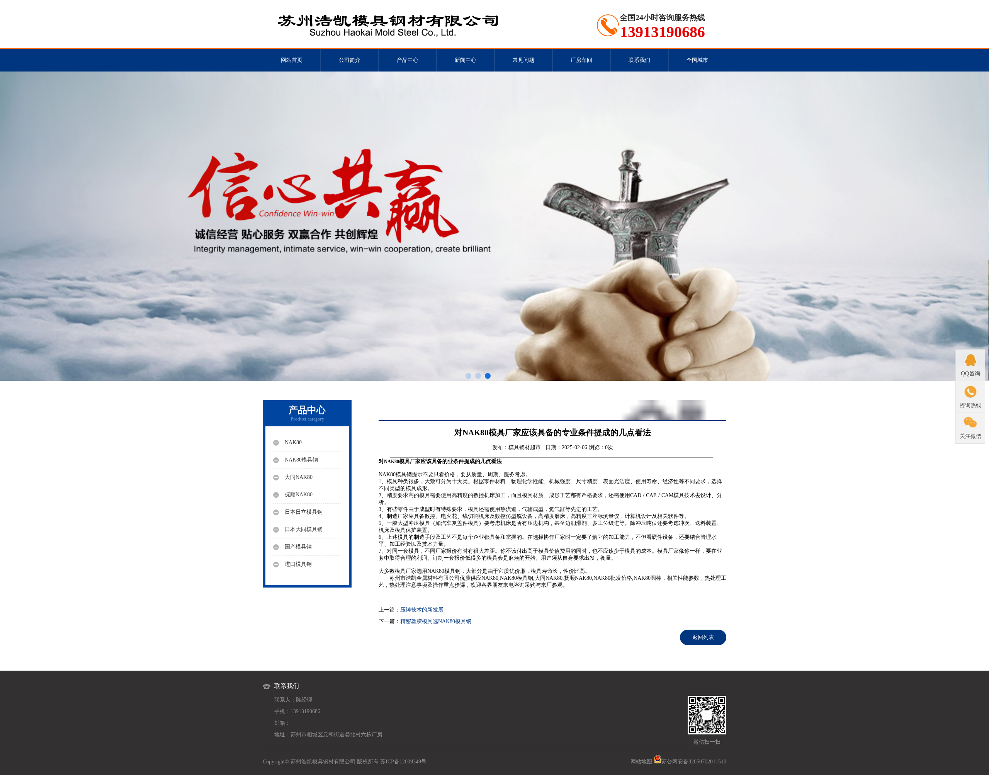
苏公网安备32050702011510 (693, 762)
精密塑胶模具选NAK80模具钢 (435, 621)
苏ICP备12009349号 (403, 762)
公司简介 (349, 60)
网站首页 (291, 60)
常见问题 (523, 60)
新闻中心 (465, 60)
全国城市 (697, 60)
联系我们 (639, 60)
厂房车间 (581, 60)
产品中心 (407, 60)
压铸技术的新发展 (422, 610)
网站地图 (641, 762)
